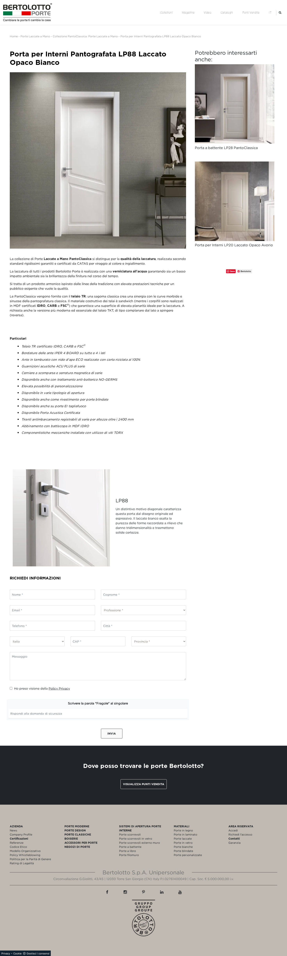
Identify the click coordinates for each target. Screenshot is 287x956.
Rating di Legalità (22, 863)
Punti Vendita (251, 12)
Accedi (233, 830)
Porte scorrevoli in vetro (135, 838)
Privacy (5, 953)
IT (270, 12)
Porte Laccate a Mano (35, 36)
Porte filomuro (129, 854)
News (13, 830)
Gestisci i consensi (38, 953)
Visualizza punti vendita (143, 784)
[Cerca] (280, 12)
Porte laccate (183, 838)
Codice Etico (18, 846)
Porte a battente (130, 846)
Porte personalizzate (188, 854)
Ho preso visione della (42, 688)
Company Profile (21, 834)
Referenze (16, 842)
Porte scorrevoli (130, 834)
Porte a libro (127, 850)
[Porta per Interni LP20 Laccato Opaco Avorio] (234, 201)
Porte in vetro (183, 842)
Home (14, 36)
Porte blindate (183, 850)
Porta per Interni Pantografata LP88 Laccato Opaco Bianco (160, 36)
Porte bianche (183, 846)
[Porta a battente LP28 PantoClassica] (234, 104)
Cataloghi (227, 12)
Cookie (17, 953)
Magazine (188, 12)
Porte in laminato (185, 834)
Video (207, 12)
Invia (111, 733)
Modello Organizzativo (25, 850)
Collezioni (166, 12)
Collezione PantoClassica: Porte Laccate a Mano (85, 36)
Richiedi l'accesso (240, 834)
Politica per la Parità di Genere (30, 859)
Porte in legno (183, 830)
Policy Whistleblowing (25, 854)
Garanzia (234, 842)
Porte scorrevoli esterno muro (139, 842)
